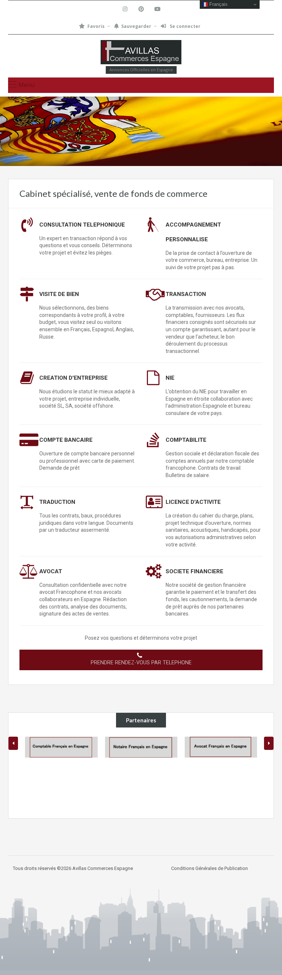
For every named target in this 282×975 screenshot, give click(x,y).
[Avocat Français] (159, 747)
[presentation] (13, 743)
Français (218, 4)
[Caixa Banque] (239, 747)
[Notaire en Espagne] (80, 747)
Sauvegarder (136, 26)
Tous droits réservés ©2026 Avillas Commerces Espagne (73, 868)
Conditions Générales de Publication (209, 868)
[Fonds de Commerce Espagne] (141, 53)
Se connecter (184, 26)
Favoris (96, 26)
